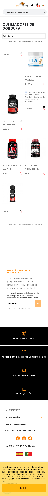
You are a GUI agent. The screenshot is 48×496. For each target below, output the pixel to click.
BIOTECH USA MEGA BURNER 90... (8, 123)
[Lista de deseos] (44, 76)
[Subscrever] (38, 303)
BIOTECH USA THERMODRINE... (32, 167)
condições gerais (30, 293)
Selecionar (23, 36)
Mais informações (24, 478)
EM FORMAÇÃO (12, 410)
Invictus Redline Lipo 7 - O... (9, 167)
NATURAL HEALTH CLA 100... (33, 78)
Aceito (24, 488)
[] (21, 54)
